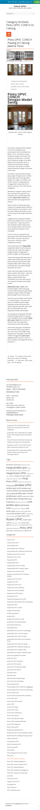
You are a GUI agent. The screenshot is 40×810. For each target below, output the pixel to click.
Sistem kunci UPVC (12, 778)
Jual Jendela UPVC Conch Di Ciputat (17, 633)
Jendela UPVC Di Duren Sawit (15, 619)
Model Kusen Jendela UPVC (15, 730)
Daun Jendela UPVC (13, 545)
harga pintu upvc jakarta (24, 482)
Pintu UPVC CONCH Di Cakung (17, 358)
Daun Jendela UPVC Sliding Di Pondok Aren (19, 551)
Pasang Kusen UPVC (13, 741)
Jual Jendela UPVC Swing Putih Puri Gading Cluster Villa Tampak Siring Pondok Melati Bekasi (19, 435)
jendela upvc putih (14, 496)
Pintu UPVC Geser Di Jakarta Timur (17, 764)
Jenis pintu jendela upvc (14, 625)
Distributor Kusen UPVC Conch (16, 554)
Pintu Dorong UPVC (12, 747)
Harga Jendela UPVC (13, 563)
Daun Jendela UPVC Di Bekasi (15, 548)
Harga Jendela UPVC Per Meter (16, 565)
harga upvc (10, 485)
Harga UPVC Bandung (13, 610)
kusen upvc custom (16, 523)
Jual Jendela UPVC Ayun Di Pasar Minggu (19, 630)
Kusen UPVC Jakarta (13, 715)
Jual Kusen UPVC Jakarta (14, 664)
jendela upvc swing (14, 498)
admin (12, 356)
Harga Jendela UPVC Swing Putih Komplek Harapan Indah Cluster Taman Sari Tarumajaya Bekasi (19, 452)
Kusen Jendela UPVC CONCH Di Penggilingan (20, 687)
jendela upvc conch (13, 488)
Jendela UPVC (23, 485)
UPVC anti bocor (12, 787)
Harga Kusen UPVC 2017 (14, 585)
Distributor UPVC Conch (14, 557)
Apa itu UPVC (11, 540)
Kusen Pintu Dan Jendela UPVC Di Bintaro (19, 695)
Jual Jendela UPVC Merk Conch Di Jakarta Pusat (19, 640)
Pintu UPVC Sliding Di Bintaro (15, 767)
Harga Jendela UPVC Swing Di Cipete (17, 568)
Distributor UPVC (26, 465)
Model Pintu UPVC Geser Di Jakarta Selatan (19, 733)
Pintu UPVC (27, 356)
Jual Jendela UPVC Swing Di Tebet (16, 650)
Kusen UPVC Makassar (14, 724)
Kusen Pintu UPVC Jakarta (14, 701)
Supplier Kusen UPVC (13, 781)
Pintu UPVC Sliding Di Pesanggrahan (17, 770)
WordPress (8, 805)
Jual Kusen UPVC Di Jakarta (15, 661)
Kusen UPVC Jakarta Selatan (15, 718)
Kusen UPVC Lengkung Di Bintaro (16, 721)
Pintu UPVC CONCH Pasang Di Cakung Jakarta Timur (20, 43)
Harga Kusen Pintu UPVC (14, 579)
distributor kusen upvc (13, 465)
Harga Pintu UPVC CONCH (14, 607)
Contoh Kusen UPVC (13, 543)
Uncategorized (11, 784)
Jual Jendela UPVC (12, 628)
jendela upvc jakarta (20, 491)
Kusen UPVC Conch (12, 710)
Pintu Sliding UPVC (15, 528)
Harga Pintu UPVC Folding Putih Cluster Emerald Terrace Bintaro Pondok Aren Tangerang (18, 427)
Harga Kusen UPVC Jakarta (15, 593)
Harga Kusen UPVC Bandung (15, 587)
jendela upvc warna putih (21, 502)
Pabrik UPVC (25, 525)
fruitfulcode (18, 803)
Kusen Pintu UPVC (23, 516)
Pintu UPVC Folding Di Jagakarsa (16, 761)
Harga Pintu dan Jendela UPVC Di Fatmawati (20, 602)
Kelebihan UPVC (20, 511)
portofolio (11, 360)
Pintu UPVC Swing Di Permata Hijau (17, 773)
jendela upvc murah (24, 493)
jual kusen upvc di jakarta (19, 508)
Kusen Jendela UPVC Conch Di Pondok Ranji (20, 690)
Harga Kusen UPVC (16, 473)
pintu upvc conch (23, 360)
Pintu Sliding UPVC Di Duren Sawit (17, 753)
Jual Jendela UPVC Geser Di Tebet (17, 636)
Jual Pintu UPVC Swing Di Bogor (16, 678)
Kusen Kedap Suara (13, 692)
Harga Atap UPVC (12, 560)
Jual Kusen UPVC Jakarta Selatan (16, 667)
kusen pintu (13, 516)
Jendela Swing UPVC (13, 613)
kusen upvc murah (16, 525)
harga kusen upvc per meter (14, 478)
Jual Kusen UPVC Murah (14, 670)
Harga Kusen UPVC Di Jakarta (15, 590)
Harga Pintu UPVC (12, 605)
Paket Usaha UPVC (12, 738)
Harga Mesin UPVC (12, 596)
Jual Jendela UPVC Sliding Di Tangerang (18, 647)
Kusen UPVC (14, 519)
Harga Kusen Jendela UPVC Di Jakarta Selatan (18, 575)
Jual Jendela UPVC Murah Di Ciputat (17, 644)
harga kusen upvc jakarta (22, 476)
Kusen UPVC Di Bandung (14, 713)
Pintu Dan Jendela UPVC (14, 744)
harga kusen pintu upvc (23, 470)
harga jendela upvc (16, 467)
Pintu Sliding (10, 750)
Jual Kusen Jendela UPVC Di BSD (16, 655)
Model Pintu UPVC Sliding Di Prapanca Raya (20, 736)
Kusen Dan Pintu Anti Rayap (15, 681)
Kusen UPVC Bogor (12, 707)
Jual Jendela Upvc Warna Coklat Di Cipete (19, 652)
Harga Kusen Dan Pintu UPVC (15, 571)
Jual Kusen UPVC (12, 658)
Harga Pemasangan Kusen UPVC (16, 599)
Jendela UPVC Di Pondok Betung (16, 622)
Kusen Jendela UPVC (17, 513)
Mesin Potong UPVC (13, 727)
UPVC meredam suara (13, 790)
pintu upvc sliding (23, 531)
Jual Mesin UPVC (12, 672)
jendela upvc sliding (28, 496)
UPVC (30, 531)
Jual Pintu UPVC (11, 675)
